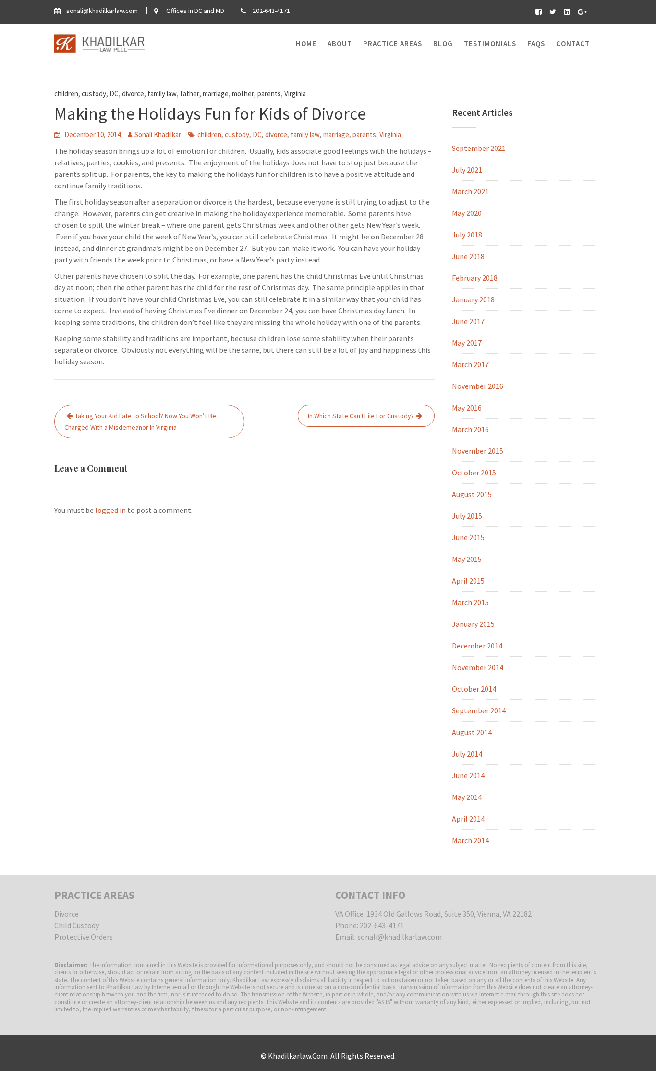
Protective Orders (83, 937)
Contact (573, 43)
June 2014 (468, 775)
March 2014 (470, 840)
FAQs (536, 43)
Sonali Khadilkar (157, 134)
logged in (110, 510)
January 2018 (473, 299)
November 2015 (477, 451)
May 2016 (467, 407)
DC (114, 93)
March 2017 (470, 364)
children (66, 93)
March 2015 (470, 602)
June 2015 (468, 537)
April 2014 (468, 818)
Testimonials (490, 43)
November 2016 (477, 386)
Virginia (295, 93)
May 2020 (467, 213)
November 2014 (477, 667)
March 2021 (470, 191)
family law (162, 93)
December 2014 (477, 645)
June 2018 (468, 256)
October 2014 (474, 689)
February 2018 (475, 278)
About (340, 43)
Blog (443, 43)
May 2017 (467, 343)
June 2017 (468, 321)
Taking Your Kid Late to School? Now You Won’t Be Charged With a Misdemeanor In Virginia (140, 421)
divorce (133, 93)
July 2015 (467, 516)
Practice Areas (392, 43)
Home (306, 43)
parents (269, 93)
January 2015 (473, 624)
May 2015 (467, 559)
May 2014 (467, 797)
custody (94, 93)
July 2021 (467, 169)
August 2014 (472, 732)
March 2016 (470, 429)
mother (243, 93)
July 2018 (467, 234)
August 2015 (472, 494)
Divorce (66, 914)
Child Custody (76, 925)
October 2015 (474, 472)
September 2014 (479, 710)
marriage (216, 93)
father (189, 93)
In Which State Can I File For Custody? (361, 415)
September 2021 (479, 148)
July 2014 (467, 754)
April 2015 (468, 580)
